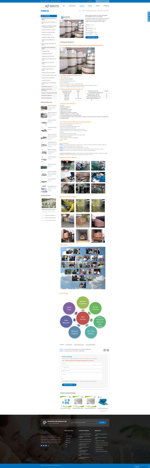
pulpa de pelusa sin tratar (78, 344)
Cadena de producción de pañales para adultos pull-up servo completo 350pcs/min (52, 127)
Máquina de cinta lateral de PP (48, 77)
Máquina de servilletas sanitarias (85, 434)
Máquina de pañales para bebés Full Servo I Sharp (54, 217)
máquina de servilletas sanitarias (48, 32)
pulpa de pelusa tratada (90, 344)
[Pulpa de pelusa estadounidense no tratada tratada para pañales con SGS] (103, 401)
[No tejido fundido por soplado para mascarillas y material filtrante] (65, 401)
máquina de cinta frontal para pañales (48, 63)
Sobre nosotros (72, 6)
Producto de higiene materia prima (89, 10)
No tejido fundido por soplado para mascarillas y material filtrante (65, 408)
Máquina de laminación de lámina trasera (49, 59)
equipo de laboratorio (47, 98)
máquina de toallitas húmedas (48, 37)
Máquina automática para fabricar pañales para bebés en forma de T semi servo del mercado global (52, 135)
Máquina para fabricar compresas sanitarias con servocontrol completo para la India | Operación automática (52, 105)
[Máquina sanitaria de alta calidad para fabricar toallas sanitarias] (44, 115)
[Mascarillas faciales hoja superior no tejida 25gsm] (78, 401)
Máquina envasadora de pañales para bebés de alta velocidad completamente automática (52, 171)
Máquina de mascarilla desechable (47, 90)
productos (82, 6)
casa (64, 6)
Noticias (90, 6)
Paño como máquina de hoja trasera (49, 75)
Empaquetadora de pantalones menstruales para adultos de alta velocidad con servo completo (52, 142)
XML (66, 446)
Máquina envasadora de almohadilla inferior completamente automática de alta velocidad (52, 149)
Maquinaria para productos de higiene (49, 19)
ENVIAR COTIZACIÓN (68, 384)
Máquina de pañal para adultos (85, 441)
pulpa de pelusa (69, 344)
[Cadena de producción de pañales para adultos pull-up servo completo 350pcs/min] (44, 130)
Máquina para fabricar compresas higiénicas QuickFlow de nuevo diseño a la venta (49, 209)
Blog (66, 444)
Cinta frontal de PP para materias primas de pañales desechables (77, 349)
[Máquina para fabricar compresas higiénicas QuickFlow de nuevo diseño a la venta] (49, 203)
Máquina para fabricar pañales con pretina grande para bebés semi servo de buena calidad (52, 120)
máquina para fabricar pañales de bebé (49, 23)
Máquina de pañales (46, 80)
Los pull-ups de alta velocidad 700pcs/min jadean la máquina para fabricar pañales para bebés (52, 157)
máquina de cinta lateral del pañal (49, 66)
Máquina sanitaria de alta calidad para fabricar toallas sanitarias (52, 112)
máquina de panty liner (46, 34)
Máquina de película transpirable (48, 72)
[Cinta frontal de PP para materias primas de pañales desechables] (90, 401)
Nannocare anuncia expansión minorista (53, 220)
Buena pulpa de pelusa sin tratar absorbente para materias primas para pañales (79, 360)
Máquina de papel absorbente (48, 56)
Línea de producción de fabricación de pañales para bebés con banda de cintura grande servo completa (52, 179)
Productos (68, 440)
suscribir (102, 422)
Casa (66, 434)
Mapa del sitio (68, 442)
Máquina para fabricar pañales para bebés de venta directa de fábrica (52, 164)
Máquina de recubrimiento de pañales (48, 69)
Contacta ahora (91, 37)
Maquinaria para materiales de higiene (48, 48)
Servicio (97, 6)
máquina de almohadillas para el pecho (48, 40)
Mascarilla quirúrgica (47, 95)
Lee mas (49, 109)
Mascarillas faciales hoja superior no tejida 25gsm (75, 351)
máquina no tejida (45, 51)
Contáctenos (106, 6)
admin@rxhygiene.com (57, 1)
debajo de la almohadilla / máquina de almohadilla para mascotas (49, 26)
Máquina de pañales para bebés (85, 439)
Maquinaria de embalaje (47, 86)
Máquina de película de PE (47, 53)
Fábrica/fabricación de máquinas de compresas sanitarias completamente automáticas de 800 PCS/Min (52, 186)
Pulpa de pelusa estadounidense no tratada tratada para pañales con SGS (103, 408)
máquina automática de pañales (102, 451)
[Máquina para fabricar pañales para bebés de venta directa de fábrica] (44, 167)
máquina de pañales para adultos (48, 29)
